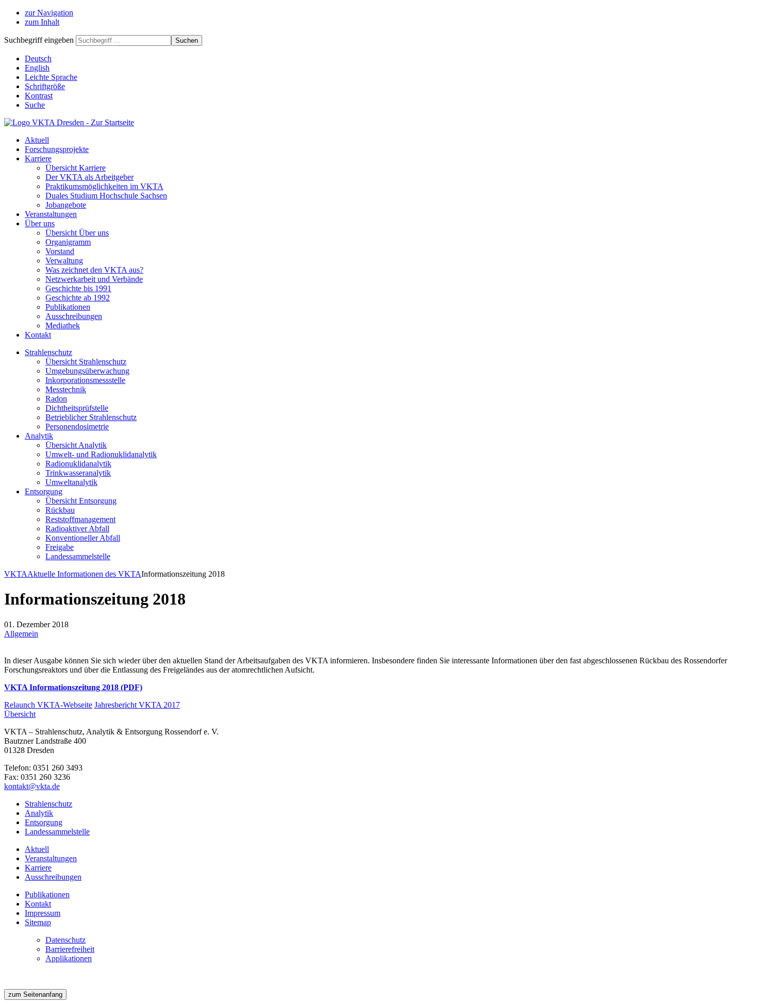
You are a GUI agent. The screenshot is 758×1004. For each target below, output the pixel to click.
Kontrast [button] (39, 95)
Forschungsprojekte (57, 149)
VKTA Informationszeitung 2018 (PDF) (73, 687)
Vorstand (59, 251)
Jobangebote (65, 204)
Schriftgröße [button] (45, 86)
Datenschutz (65, 939)
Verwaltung (64, 260)
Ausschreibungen (73, 316)
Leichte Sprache (51, 77)
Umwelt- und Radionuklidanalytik (101, 454)
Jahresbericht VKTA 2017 (137, 704)
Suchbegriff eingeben (39, 40)
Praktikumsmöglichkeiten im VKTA (104, 186)
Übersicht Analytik (76, 445)
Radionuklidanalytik (78, 463)
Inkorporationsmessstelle (85, 380)
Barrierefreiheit (69, 949)
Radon (56, 398)
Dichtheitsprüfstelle (76, 408)
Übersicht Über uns (77, 232)
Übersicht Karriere (75, 167)
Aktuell (37, 140)
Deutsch (38, 58)
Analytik (39, 435)
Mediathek (62, 325)
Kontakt (38, 334)
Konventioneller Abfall (82, 537)
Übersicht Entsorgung (81, 500)
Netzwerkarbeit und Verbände (94, 279)
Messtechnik (65, 389)
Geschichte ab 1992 (77, 297)
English (37, 67)
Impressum (42, 913)
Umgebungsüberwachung (87, 370)
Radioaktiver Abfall (77, 528)
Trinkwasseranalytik (78, 472)
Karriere (38, 158)
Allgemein (21, 633)
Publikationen (67, 307)
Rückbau (60, 510)
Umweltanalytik (71, 482)
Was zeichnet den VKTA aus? (94, 269)
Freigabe (59, 547)
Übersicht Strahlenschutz (85, 361)
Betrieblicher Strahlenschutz (91, 417)
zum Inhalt (42, 22)
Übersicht (20, 714)
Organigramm (68, 242)
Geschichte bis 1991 (78, 288)
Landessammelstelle (77, 556)
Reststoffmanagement (80, 519)
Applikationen (68, 958)
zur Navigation (49, 12)
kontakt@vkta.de (32, 786)
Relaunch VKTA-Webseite (48, 704)
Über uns (40, 223)
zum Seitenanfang (35, 994)
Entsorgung (43, 491)
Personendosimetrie (77, 426)
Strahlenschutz (48, 352)
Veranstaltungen (51, 214)
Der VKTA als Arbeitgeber (89, 177)
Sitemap (38, 922)
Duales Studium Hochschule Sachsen (106, 195)
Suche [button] (35, 105)
